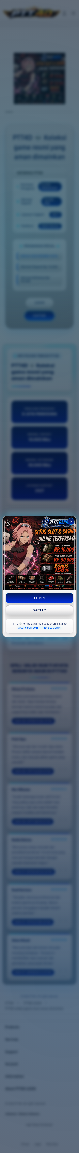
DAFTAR (39, 610)
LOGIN (39, 598)
